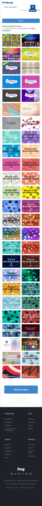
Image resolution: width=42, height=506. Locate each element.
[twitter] (16, 474)
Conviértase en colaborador (10, 429)
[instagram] (23, 474)
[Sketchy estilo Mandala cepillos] (31, 68)
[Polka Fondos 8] (11, 275)
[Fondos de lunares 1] (31, 123)
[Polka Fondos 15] (11, 220)
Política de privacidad (27, 488)
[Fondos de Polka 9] (31, 275)
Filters (21, 21)
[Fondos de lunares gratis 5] (11, 344)
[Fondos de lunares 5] (31, 151)
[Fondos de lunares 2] (11, 137)
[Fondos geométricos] (31, 40)
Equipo (30, 448)
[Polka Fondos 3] (31, 233)
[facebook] (12, 474)
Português (8, 451)
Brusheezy (9, 419)
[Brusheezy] (7, 2)
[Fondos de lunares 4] (11, 151)
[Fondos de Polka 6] (11, 261)
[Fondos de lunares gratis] (31, 330)
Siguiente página (21, 389)
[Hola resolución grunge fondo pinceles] (31, 109)
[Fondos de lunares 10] (11, 192)
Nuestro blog (31, 452)
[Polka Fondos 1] (11, 206)
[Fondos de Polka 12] (31, 289)
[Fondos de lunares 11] (31, 192)
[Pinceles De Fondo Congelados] (11, 330)
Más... (7, 457)
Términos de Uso (12, 488)
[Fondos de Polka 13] (11, 303)
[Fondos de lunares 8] (11, 178)
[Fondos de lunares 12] (31, 358)
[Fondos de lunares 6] (11, 164)
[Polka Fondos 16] (31, 220)
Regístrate (33, 10)
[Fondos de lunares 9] (31, 178)
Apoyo (30, 425)
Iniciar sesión (24, 10)
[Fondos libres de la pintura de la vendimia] (31, 344)
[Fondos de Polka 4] (11, 247)
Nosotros (31, 444)
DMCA (30, 429)
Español (8, 448)
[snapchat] (27, 474)
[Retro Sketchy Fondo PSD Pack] (11, 40)
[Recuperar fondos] (31, 54)
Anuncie (31, 422)
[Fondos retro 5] (11, 372)
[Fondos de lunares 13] (31, 303)
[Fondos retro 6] (31, 372)
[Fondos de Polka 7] (31, 261)
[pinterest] (19, 474)
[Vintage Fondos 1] (11, 358)
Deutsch (8, 454)
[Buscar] (32, 7)
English (7, 444)
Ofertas (31, 419)
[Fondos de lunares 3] (31, 137)
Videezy (8, 425)
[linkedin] (30, 474)
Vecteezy (8, 422)
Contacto (31, 456)
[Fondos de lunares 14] (11, 316)
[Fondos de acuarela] (11, 54)
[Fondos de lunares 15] (31, 316)
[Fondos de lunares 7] (31, 164)
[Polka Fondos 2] (11, 233)
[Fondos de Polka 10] (11, 289)
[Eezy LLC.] (21, 469)
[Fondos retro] (11, 109)
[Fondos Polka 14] (31, 206)
